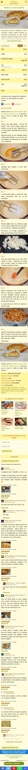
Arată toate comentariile (14, 742)
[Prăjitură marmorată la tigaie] (7, 422)
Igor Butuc (25, 760)
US (25, 45)
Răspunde (4, 498)
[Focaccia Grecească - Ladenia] (7, 405)
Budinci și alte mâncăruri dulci (10, 389)
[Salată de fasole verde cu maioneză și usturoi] (21, 405)
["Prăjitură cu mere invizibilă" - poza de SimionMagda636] (7, 572)
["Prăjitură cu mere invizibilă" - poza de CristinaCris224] (7, 646)
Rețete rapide (19, 391)
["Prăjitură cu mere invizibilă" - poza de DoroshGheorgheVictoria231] (7, 615)
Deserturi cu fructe (18, 387)
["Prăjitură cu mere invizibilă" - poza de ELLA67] (7, 489)
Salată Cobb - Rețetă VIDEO (19, 427)
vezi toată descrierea (14, 41)
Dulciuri (3, 392)
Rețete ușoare (9, 391)
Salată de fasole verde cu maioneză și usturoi (20, 413)
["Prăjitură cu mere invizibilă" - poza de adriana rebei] (7, 724)
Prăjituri (9, 387)
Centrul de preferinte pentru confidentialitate (14, 756)
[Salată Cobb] (21, 422)
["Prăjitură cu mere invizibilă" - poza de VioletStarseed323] (7, 545)
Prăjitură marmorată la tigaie (5, 428)
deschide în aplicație (12, 763)
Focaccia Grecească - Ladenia (5, 412)
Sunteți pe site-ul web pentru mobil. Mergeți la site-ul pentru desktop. (14, 751)
